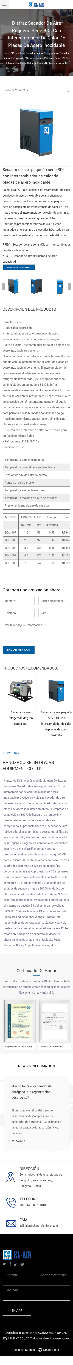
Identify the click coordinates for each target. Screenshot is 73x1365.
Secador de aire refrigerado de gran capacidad (19, 718)
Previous (3, 286)
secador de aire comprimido (42, 53)
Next (69, 286)
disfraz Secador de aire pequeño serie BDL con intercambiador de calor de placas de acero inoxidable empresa (35, 803)
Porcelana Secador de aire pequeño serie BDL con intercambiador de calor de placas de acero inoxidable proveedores (35, 792)
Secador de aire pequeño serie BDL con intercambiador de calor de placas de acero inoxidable (54, 724)
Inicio (7, 53)
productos (18, 53)
